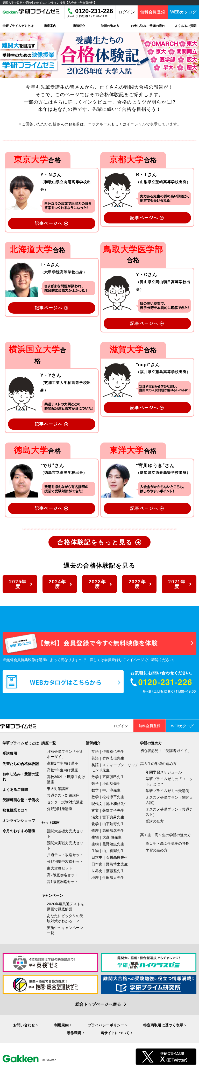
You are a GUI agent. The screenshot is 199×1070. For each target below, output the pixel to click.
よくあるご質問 (15, 789)
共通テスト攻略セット (65, 855)
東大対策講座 (58, 789)
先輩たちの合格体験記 (21, 764)
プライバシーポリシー (106, 1025)
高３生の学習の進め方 (158, 764)
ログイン (126, 12)
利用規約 (61, 1025)
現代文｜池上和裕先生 (109, 804)
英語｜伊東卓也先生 (107, 751)
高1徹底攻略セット (62, 882)
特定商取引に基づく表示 (163, 1025)
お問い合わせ (24, 1025)
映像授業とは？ (15, 810)
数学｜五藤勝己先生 (107, 777)
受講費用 (10, 753)
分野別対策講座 (59, 809)
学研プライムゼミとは (21, 743)
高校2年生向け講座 (62, 770)
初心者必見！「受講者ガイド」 (165, 751)
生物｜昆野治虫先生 (107, 844)
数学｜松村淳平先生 (107, 797)
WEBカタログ (183, 12)
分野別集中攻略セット (65, 861)
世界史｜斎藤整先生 (107, 871)
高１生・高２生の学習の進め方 (165, 835)
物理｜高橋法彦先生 (107, 830)
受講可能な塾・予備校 (21, 800)
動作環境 (74, 1033)
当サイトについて (115, 1033)
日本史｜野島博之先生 (109, 864)
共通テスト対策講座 (63, 795)
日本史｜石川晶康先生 (109, 857)
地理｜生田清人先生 (107, 877)
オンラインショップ (19, 820)
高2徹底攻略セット (62, 875)
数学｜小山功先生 (105, 783)
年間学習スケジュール (164, 772)
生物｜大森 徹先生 (106, 837)
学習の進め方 (156, 850)
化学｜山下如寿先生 (107, 824)
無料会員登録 (152, 12)
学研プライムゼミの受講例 (167, 791)
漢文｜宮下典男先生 (107, 817)
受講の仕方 (155, 821)
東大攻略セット (59, 868)
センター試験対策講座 (65, 802)
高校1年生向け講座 (62, 763)
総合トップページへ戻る (98, 1004)
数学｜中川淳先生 (105, 790)
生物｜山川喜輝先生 (107, 851)
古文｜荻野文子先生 (107, 810)
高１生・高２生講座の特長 (167, 843)
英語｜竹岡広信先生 (107, 758)
